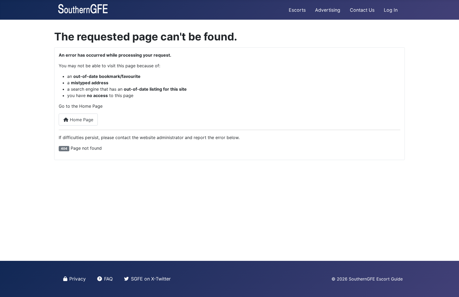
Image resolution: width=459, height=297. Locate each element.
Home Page (81, 119)
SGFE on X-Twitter (151, 279)
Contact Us (362, 10)
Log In (391, 10)
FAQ (108, 279)
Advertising (327, 10)
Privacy (77, 279)
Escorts (297, 10)
